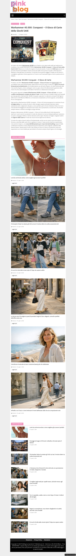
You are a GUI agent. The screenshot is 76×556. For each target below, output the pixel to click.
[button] (64, 15)
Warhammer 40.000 (27, 65)
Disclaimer (47, 540)
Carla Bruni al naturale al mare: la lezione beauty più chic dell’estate (30, 364)
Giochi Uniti (55, 83)
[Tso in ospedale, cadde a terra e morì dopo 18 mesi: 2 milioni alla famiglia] (19, 499)
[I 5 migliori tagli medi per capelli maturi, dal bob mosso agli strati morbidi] (19, 486)
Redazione (29, 540)
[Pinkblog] (19, 6)
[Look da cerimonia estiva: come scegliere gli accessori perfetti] (38, 158)
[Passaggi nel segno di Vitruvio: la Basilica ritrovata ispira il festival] (19, 445)
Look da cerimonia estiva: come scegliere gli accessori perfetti (28, 178)
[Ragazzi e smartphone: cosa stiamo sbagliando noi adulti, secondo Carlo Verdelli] (19, 513)
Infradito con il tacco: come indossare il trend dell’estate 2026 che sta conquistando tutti (35, 410)
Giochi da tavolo (15, 23)
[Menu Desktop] (12, 15)
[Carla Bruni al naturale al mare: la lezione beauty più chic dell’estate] (38, 344)
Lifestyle (22, 23)
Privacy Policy (38, 540)
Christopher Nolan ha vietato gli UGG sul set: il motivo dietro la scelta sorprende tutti (35, 224)
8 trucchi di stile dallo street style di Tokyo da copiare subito (28, 270)
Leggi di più (14, 183)
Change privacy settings (70, 554)
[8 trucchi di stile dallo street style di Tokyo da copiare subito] (38, 250)
